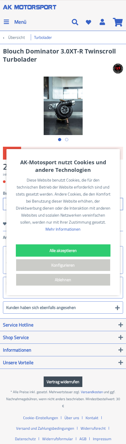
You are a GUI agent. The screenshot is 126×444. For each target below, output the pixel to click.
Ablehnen (63, 280)
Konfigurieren (63, 265)
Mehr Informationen (63, 229)
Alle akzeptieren (63, 250)
